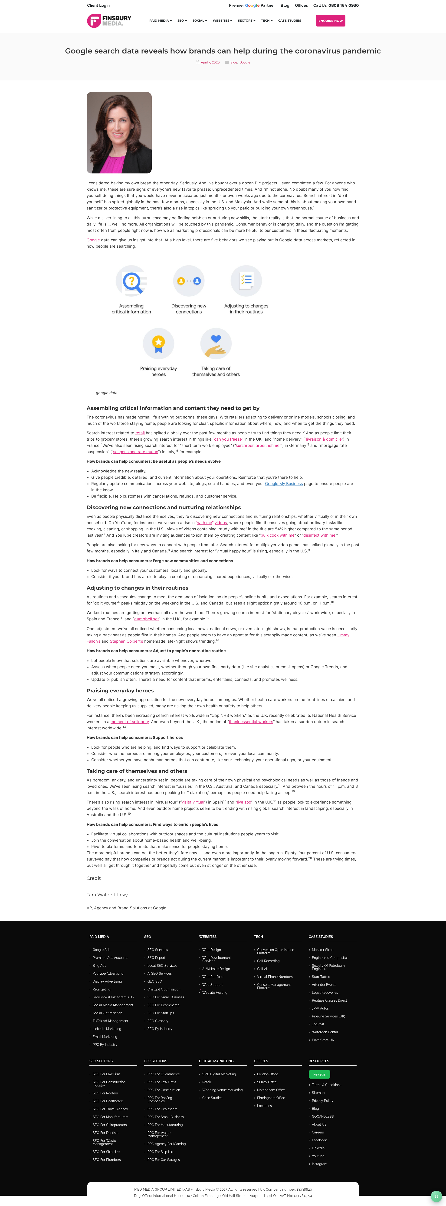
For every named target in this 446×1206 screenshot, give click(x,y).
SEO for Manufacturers (110, 1117)
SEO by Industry (160, 1029)
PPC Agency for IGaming (167, 1144)
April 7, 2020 (210, 62)
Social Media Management (113, 1005)
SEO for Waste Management (104, 1142)
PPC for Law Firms (162, 1082)
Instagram (319, 1164)
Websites (221, 20)
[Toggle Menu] (436, 1196)
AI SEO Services (160, 973)
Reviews (319, 1074)
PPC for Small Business (166, 1117)
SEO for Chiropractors (110, 1125)
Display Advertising (107, 981)
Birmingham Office (271, 1098)
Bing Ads (99, 965)
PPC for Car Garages (164, 1160)
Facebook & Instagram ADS (113, 997)
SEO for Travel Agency (110, 1109)
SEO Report (156, 958)
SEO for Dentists (105, 1133)
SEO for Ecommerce (164, 1005)
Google (244, 62)
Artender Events (324, 985)
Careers (318, 1132)
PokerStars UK (323, 1040)
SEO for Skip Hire (106, 1152)
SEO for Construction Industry (109, 1083)
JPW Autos (320, 1008)
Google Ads (101, 950)
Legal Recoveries (325, 992)
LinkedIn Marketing (107, 1029)
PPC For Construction (164, 1090)
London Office (267, 1074)
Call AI (262, 969)
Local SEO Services (162, 965)
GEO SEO (155, 981)
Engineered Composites (330, 958)
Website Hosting (214, 992)
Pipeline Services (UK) (328, 1016)
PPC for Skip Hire (161, 1152)
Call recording (268, 961)
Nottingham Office (271, 1090)
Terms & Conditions (326, 1085)
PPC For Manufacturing (165, 1125)
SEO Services (158, 950)
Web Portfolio (212, 977)
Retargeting (102, 989)
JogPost (318, 1024)
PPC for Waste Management (159, 1134)
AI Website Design (216, 969)
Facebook (319, 1140)
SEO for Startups (161, 1013)
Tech (265, 20)
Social (198, 20)
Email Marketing (105, 1037)
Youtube (318, 1156)
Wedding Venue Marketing (222, 1090)
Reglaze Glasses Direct (329, 1000)
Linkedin (318, 1148)
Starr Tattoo (321, 977)
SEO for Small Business (166, 997)
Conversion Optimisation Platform (275, 951)
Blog (233, 62)
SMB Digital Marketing (219, 1074)
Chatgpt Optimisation (164, 989)
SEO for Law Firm (106, 1074)
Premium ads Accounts (110, 958)
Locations (264, 1106)
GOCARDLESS (323, 1116)
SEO (180, 20)
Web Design (211, 950)
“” (211, 522)
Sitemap (318, 1093)
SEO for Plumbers (107, 1160)
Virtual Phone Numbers (275, 977)
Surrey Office (267, 1082)
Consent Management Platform (274, 986)
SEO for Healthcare (108, 1101)
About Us (319, 1124)
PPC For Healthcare (162, 1109)
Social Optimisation (107, 1013)
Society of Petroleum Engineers (328, 967)
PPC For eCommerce (164, 1074)
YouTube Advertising (108, 973)
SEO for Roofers (105, 1093)
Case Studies (289, 20)
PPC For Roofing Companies (160, 1099)
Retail (206, 1082)
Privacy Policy (322, 1101)
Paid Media (159, 20)
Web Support (212, 985)
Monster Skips (322, 950)
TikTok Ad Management (110, 1021)
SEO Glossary (158, 1021)
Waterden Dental (325, 1032)
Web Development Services (216, 959)
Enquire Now (330, 21)
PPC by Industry (105, 1045)
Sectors (245, 20)
